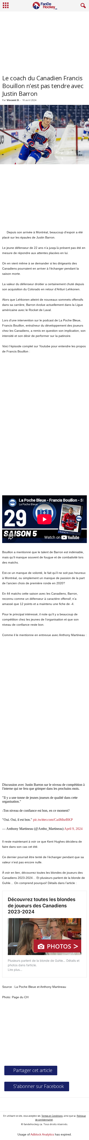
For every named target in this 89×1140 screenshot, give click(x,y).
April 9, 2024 (73, 829)
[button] (82, 6)
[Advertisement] (44, 41)
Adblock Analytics (42, 1134)
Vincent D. (13, 100)
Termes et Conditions (52, 1115)
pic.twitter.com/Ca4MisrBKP (53, 819)
